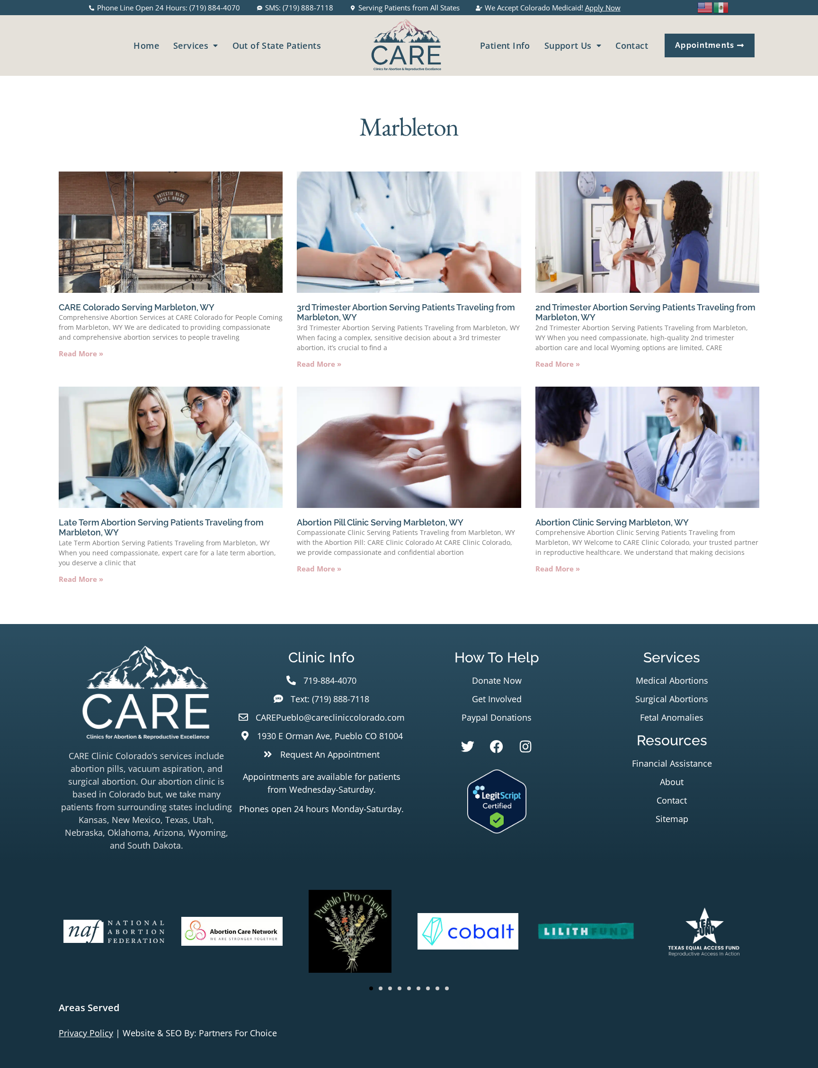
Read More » (81, 353)
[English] (705, 6)
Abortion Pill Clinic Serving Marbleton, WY (380, 522)
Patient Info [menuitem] (505, 45)
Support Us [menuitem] (568, 45)
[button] (371, 988)
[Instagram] (525, 746)
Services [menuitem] (190, 45)
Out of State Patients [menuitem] (276, 45)
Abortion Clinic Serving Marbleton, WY (612, 522)
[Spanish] (721, 6)
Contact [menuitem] (631, 45)
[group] (114, 933)
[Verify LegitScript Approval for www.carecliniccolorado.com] (496, 830)
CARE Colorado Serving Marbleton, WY (136, 307)
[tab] (409, 1008)
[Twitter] (467, 746)
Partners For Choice (238, 1033)
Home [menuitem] (146, 45)
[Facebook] (496, 746)
